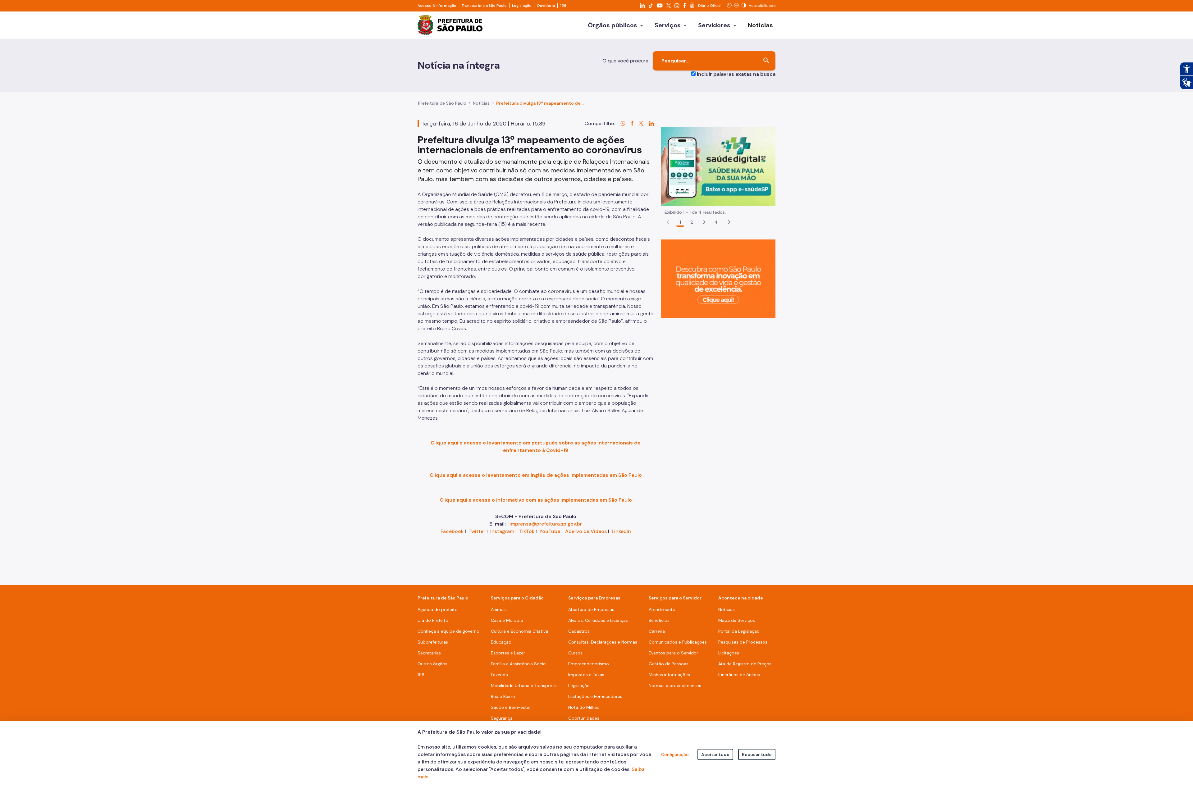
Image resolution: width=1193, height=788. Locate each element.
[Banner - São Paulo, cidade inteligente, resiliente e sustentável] (718, 278)
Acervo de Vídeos (586, 531)
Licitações (728, 653)
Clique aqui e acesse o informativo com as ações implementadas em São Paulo (536, 500)
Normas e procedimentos (675, 685)
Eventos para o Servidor (673, 653)
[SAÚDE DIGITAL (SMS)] (718, 166)
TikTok (526, 531)
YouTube (549, 531)
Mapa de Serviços (736, 620)
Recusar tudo (757, 754)
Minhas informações (669, 674)
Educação (501, 642)
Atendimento (662, 609)
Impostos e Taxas (586, 674)
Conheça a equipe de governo (448, 631)
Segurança (502, 718)
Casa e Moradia (507, 620)
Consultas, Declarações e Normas (602, 642)
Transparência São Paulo (484, 5)
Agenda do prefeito (438, 609)
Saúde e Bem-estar (511, 707)
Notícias (481, 103)
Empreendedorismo (588, 664)
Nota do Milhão (584, 707)
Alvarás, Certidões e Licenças (598, 620)
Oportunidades (583, 718)
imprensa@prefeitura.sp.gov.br (546, 524)
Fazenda (499, 674)
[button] (729, 222)
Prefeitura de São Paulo (442, 103)
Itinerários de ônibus (739, 674)
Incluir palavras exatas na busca (736, 74)
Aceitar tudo (715, 754)
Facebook (452, 531)
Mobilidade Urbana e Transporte (524, 685)
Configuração (675, 754)
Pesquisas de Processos (742, 642)
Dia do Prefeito (433, 620)
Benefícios (659, 620)
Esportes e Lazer (508, 653)
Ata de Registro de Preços (744, 664)
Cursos (575, 653)
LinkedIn (621, 531)
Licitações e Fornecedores (595, 696)
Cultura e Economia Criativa (519, 631)
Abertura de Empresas (591, 609)
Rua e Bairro (503, 696)
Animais (499, 609)
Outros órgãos (432, 664)
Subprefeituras (433, 642)
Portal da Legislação (739, 631)
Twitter (477, 531)
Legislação (522, 5)
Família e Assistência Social (518, 664)
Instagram (502, 531)
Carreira (657, 631)
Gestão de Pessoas (668, 664)
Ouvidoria (546, 5)
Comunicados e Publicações (678, 642)
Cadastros (579, 631)
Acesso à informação (437, 5)
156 (563, 5)
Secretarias (429, 653)
